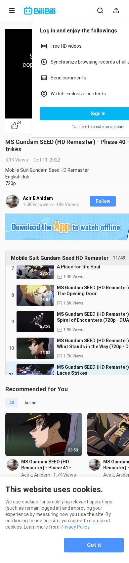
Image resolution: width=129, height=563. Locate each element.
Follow (103, 201)
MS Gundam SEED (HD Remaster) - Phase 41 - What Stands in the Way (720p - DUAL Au (46, 465)
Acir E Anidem (38, 198)
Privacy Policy (75, 527)
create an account (109, 126)
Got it (94, 545)
